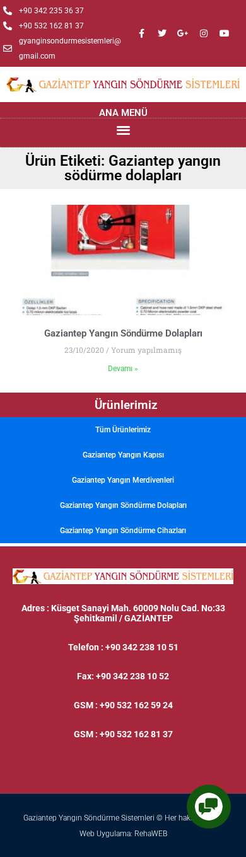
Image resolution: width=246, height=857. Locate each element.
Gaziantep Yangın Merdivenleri (123, 480)
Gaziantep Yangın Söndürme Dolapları (123, 505)
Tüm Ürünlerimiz (123, 429)
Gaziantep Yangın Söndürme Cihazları (123, 530)
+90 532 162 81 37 (136, 734)
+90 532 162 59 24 (136, 705)
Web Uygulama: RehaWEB (123, 833)
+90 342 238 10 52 (132, 676)
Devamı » (123, 368)
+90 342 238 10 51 (142, 647)
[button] (123, 129)
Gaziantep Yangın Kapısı (123, 455)
